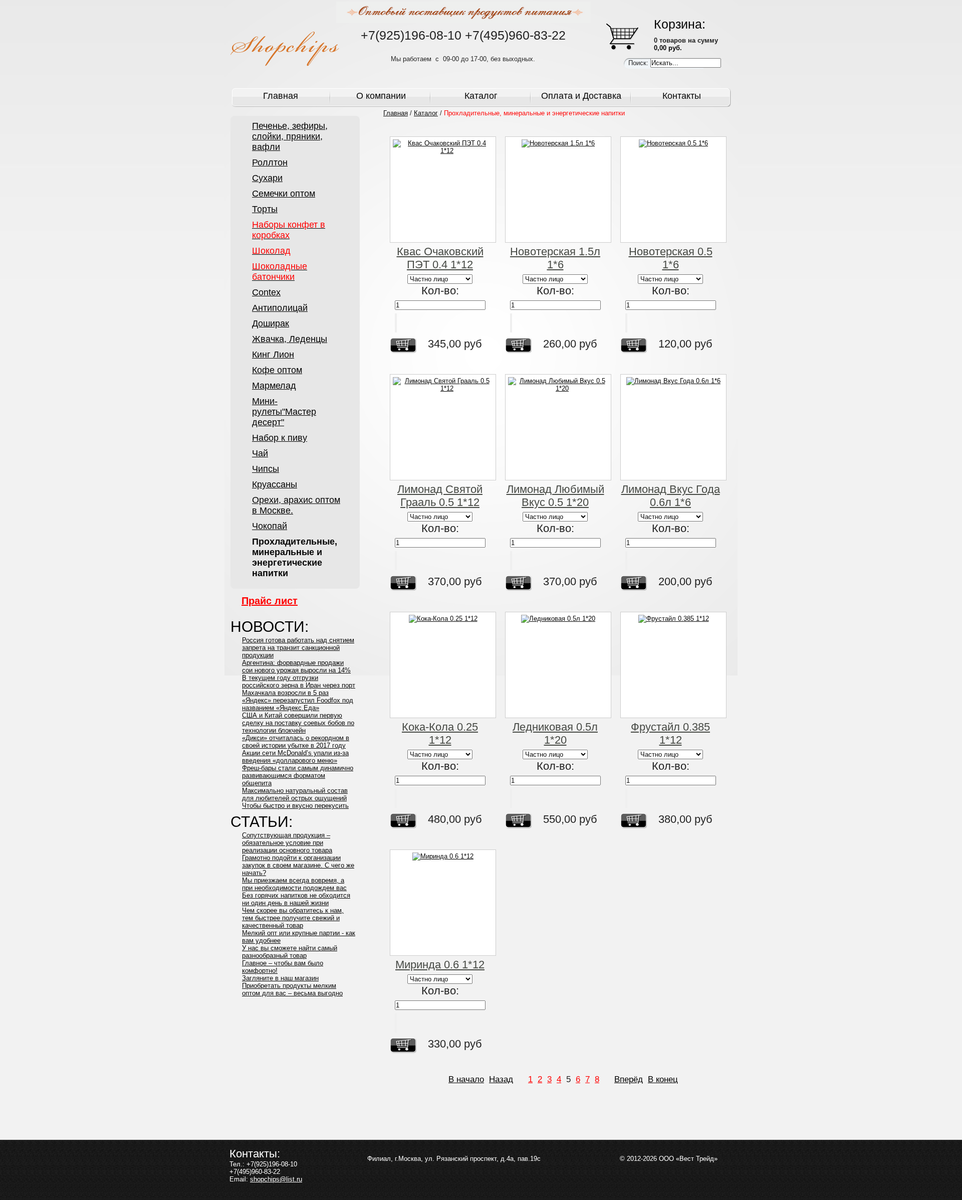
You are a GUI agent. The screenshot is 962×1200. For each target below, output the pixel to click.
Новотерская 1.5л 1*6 (555, 258)
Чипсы (265, 469)
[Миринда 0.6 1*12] (443, 902)
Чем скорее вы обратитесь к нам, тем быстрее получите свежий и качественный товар (293, 918)
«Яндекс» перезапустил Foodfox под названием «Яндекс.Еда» (297, 704)
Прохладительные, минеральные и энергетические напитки (294, 557)
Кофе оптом (277, 370)
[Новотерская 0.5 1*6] (673, 189)
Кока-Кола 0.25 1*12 (440, 733)
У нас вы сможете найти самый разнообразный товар (289, 951)
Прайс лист (270, 600)
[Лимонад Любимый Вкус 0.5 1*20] (558, 427)
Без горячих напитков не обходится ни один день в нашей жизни (296, 899)
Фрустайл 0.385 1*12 (670, 733)
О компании (381, 96)
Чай (260, 453)
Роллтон (270, 162)
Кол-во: (440, 290)
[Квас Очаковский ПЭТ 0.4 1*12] (443, 189)
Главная (280, 96)
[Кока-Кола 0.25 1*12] (443, 665)
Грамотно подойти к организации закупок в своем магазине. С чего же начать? (298, 865)
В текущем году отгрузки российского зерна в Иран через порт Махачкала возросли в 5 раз (298, 685)
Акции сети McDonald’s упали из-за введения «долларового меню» (295, 756)
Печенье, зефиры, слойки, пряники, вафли (290, 136)
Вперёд (628, 1079)
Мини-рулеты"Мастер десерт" (284, 411)
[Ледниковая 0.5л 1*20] (558, 665)
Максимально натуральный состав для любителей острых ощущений (295, 794)
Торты (265, 209)
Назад (501, 1079)
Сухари (267, 178)
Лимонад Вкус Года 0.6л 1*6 (670, 495)
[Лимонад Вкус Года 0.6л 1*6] (673, 427)
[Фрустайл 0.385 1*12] (673, 665)
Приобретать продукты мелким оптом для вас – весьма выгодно (292, 989)
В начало (466, 1079)
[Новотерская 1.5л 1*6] (558, 189)
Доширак (270, 323)
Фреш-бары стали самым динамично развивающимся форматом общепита (297, 775)
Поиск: (639, 63)
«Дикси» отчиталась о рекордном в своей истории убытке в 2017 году (295, 741)
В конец (663, 1079)
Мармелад (274, 386)
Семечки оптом (283, 194)
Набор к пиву (279, 438)
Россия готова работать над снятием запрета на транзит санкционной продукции (298, 647)
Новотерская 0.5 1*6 (670, 258)
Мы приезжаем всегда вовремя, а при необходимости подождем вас (294, 884)
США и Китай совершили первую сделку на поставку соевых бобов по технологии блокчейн (298, 723)
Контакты (681, 96)
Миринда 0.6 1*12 (440, 964)
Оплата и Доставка (581, 96)
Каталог (481, 96)
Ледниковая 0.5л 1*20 (555, 733)
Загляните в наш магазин (280, 978)
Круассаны (274, 484)
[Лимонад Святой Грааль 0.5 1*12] (443, 427)
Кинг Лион (273, 355)
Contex (266, 292)
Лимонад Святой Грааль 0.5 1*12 (440, 495)
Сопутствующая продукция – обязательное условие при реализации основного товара (287, 842)
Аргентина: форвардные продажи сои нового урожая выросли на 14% (296, 666)
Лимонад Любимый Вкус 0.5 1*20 (555, 495)
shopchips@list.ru (276, 1179)
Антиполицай (280, 308)
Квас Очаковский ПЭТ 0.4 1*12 (440, 258)
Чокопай (269, 526)
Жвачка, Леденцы (289, 339)
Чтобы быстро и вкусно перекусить (295, 805)
